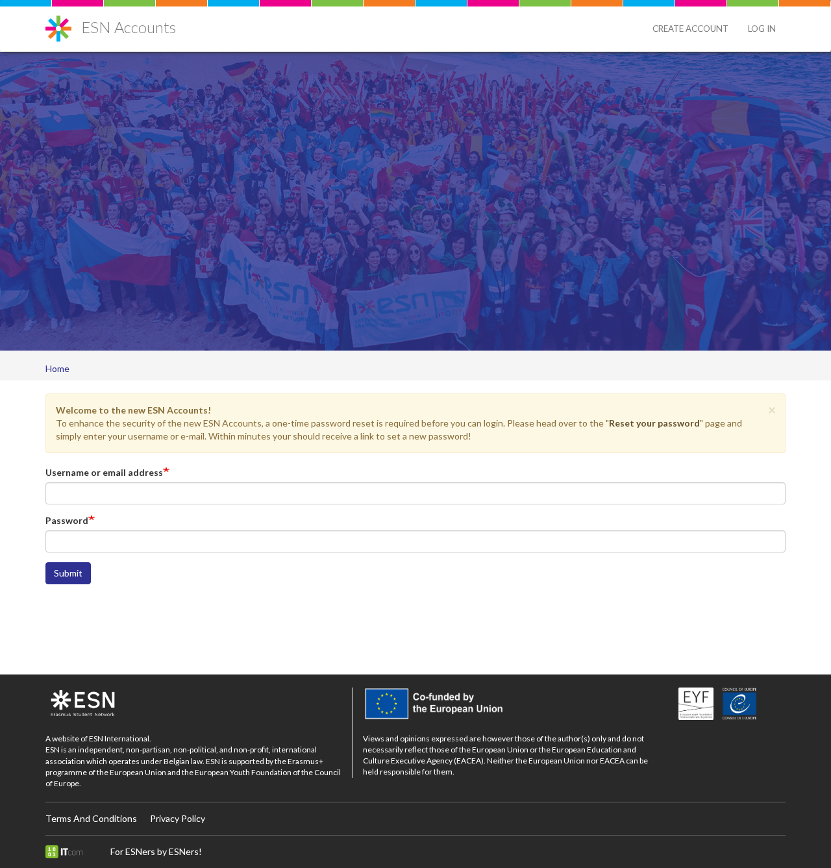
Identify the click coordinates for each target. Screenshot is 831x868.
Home (57, 368)
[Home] (63, 24)
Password (66, 520)
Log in (762, 28)
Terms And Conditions (91, 818)
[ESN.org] (194, 704)
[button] (772, 409)
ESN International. (120, 738)
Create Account (690, 28)
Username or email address (104, 472)
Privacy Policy (177, 818)
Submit (68, 572)
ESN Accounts (128, 27)
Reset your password (654, 422)
